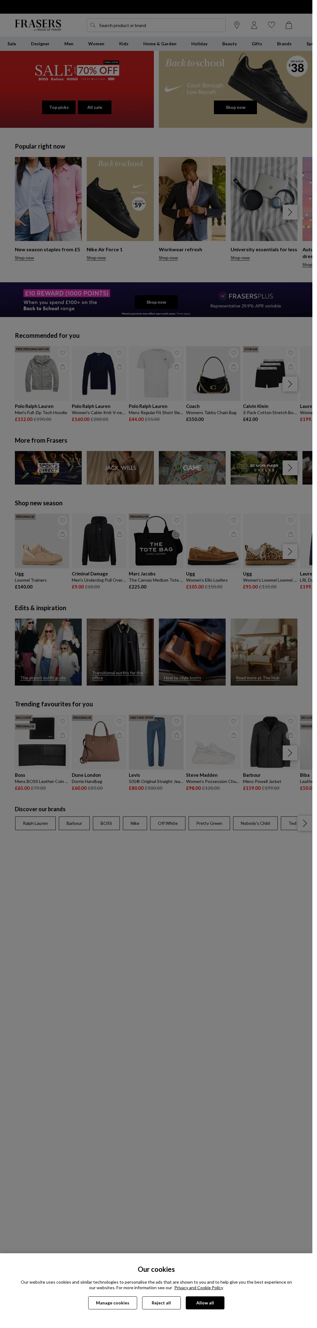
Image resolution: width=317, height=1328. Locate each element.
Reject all (161, 1302)
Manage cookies (112, 1302)
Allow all (205, 1302)
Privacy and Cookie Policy (198, 1287)
